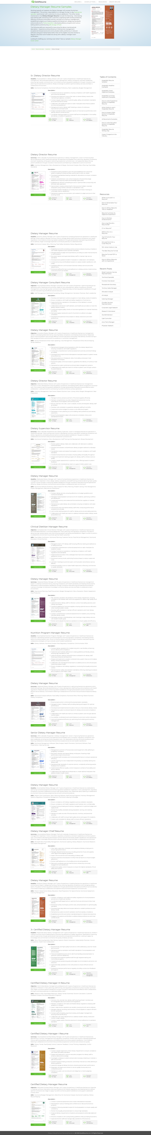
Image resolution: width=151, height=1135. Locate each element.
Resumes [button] (77, 2)
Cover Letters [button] (89, 2)
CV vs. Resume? (107, 228)
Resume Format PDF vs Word (109, 255)
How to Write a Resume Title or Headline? (109, 208)
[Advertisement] (75, 62)
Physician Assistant (107, 325)
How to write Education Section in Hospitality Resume (109, 124)
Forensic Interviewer (108, 281)
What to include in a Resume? (108, 198)
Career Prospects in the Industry (109, 135)
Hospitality (47, 49)
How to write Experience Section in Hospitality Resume (109, 102)
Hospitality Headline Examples (108, 86)
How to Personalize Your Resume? (109, 203)
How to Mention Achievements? (107, 218)
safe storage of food (55, 25)
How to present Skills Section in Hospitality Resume (108, 114)
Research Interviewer (108, 311)
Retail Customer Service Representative (109, 272)
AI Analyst (105, 295)
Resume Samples (40, 49)
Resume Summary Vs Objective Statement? (109, 213)
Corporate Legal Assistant (110, 307)
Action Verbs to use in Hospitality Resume (108, 108)
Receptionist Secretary (109, 284)
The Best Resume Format (110, 251)
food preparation (48, 23)
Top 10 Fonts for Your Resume (108, 237)
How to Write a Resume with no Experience (109, 260)
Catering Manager (107, 299)
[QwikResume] (38, 2)
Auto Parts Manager (108, 322)
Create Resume (114, 2)
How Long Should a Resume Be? (108, 223)
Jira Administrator (107, 315)
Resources (103, 2)
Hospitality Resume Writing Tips (108, 130)
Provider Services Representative (107, 303)
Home (33, 49)
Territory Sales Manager (109, 288)
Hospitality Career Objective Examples (108, 91)
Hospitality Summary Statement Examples (108, 96)
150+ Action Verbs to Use (109, 247)
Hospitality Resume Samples (108, 81)
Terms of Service (62, 1133)
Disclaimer (71, 1133)
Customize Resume (38, 116)
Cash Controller (107, 318)
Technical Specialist (108, 277)
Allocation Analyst (107, 291)
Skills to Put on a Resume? (107, 232)
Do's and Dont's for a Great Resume (108, 242)
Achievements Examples (109, 119)
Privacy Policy (52, 1133)
